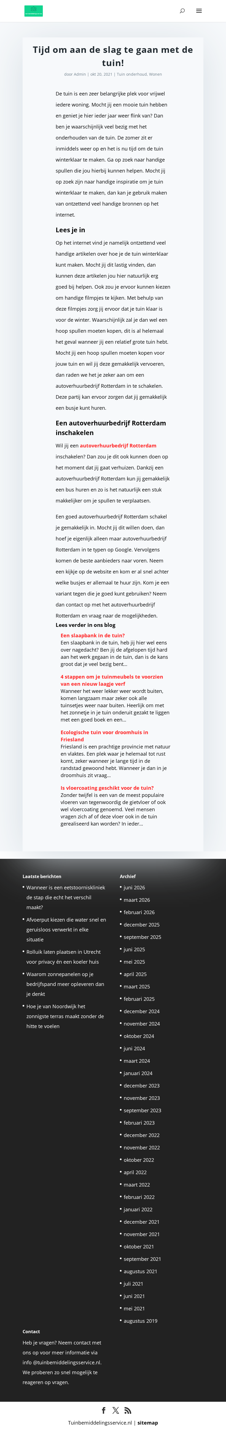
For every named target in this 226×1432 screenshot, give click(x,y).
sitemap (148, 1422)
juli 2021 (133, 1283)
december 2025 (142, 924)
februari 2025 (139, 999)
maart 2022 (137, 1184)
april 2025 (135, 974)
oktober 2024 (139, 1036)
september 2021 (142, 1259)
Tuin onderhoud (132, 74)
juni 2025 (134, 949)
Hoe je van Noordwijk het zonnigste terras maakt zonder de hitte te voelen (65, 1016)
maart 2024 (137, 1060)
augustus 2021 (140, 1271)
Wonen (155, 74)
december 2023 (142, 1085)
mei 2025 (134, 961)
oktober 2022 (139, 1160)
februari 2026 (139, 912)
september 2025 (142, 937)
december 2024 (142, 1011)
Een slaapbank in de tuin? (93, 635)
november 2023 (142, 1098)
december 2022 (142, 1135)
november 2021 (142, 1234)
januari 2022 (138, 1209)
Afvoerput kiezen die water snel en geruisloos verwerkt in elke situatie (66, 929)
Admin (80, 74)
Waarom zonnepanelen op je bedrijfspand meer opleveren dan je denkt (65, 984)
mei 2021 (134, 1308)
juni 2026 (134, 887)
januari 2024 (138, 1073)
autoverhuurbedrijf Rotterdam (118, 445)
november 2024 (142, 1023)
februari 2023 (139, 1122)
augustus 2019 (140, 1321)
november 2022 (142, 1147)
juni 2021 (134, 1296)
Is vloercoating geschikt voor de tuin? (107, 788)
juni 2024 (134, 1048)
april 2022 (135, 1172)
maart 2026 (137, 900)
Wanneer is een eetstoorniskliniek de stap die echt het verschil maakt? (65, 897)
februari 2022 (139, 1197)
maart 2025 (137, 986)
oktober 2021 (139, 1246)
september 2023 (142, 1110)
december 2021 (142, 1221)
